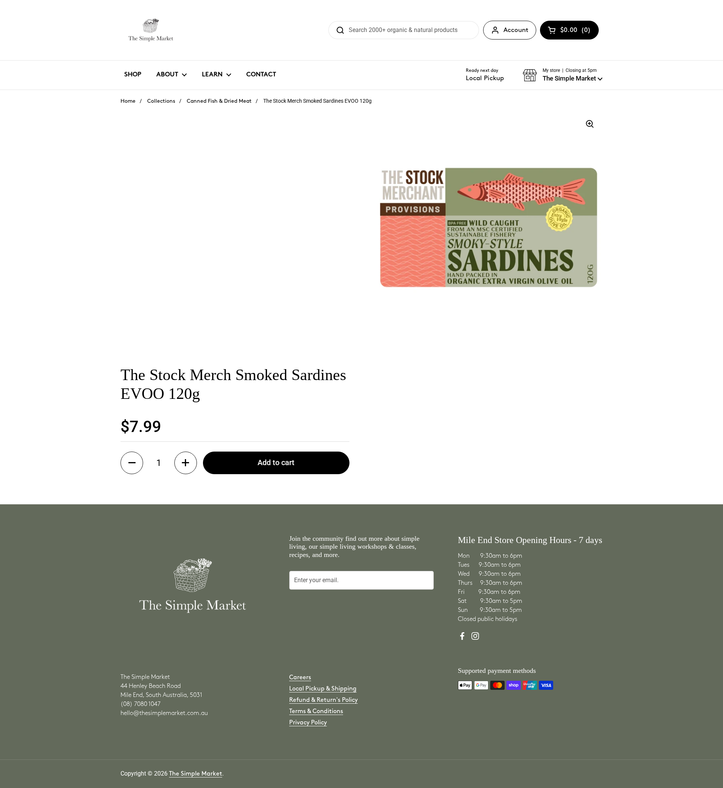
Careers (300, 677)
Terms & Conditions (316, 711)
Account (515, 30)
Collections (161, 101)
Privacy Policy (308, 723)
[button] (562, 75)
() (575, 31)
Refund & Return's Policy (323, 700)
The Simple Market (195, 774)
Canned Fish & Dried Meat (219, 101)
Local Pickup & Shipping (323, 689)
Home (128, 101)
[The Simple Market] (150, 30)
